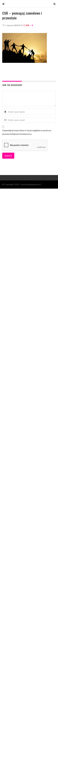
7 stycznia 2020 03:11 (14, 25)
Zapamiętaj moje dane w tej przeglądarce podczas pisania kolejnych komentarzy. (26, 132)
